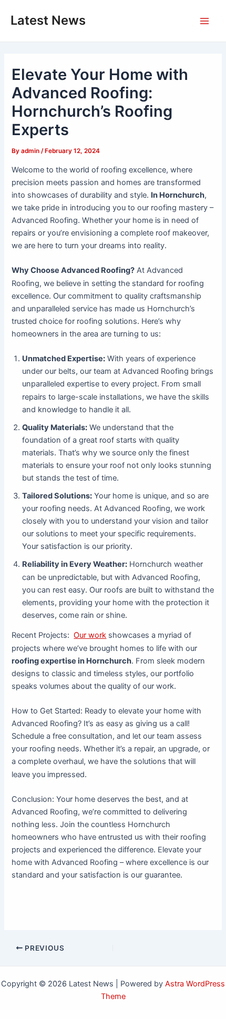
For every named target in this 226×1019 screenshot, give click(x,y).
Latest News (48, 20)
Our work (90, 635)
